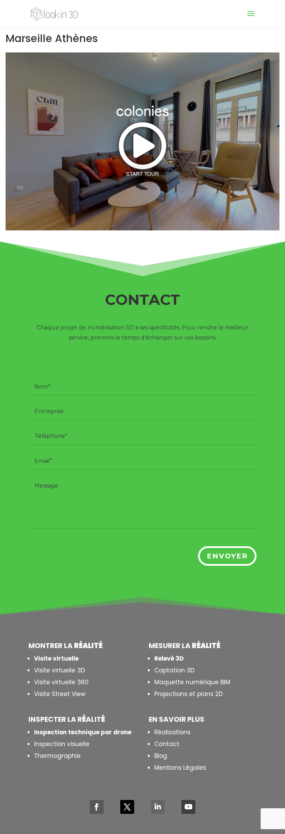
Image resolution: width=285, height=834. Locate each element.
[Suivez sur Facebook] (97, 807)
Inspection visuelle (61, 744)
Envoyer (227, 556)
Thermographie (57, 756)
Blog (160, 756)
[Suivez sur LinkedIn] (158, 807)
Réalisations (172, 732)
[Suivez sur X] (127, 807)
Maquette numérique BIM (192, 682)
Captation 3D (174, 670)
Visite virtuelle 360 (61, 682)
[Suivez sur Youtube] (188, 807)
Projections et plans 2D (188, 694)
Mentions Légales (180, 767)
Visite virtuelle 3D (59, 670)
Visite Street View (60, 694)
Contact (166, 744)
